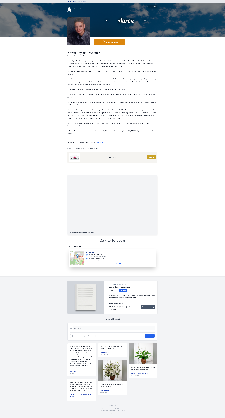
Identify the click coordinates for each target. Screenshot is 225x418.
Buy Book (123, 290)
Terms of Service (117, 410)
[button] (77, 256)
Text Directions (120, 263)
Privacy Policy (107, 410)
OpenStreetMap (114, 413)
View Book (114, 290)
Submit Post (149, 336)
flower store (99, 142)
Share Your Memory (148, 307)
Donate (151, 157)
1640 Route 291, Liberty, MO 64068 (99, 260)
